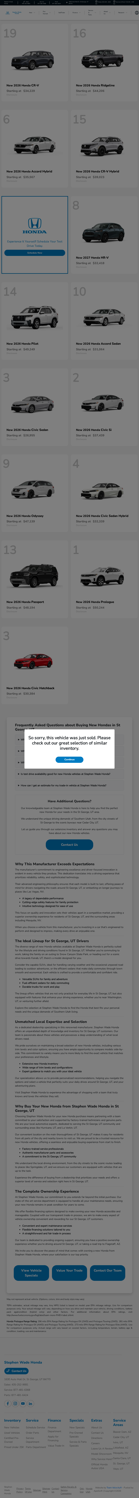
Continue (69, 759)
